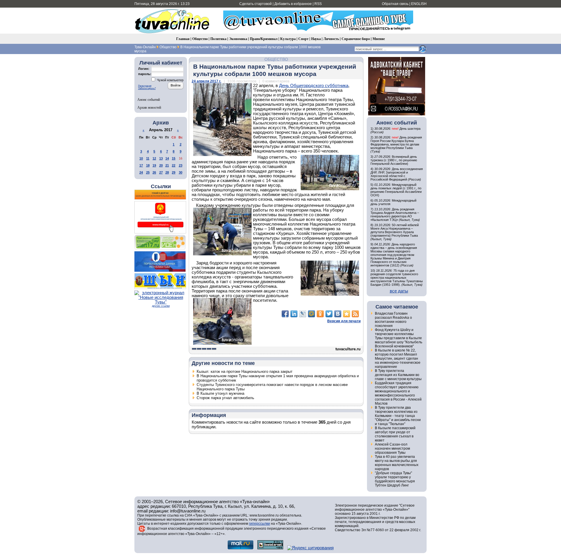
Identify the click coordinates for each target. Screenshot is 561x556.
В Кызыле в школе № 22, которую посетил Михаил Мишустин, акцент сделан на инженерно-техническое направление (397, 358)
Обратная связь (395, 4)
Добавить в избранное (293, 4)
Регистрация (144, 85)
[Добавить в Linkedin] (293, 313)
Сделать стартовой (255, 4)
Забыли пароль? (147, 88)
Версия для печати (344, 321)
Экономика (238, 38)
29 (173, 172)
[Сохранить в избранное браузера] (346, 313)
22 (173, 165)
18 (148, 165)
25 (148, 172)
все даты (399, 291)
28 (167, 172)
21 (167, 165)
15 (173, 158)
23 (180, 165)
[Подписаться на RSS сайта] (355, 313)
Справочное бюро (356, 38)
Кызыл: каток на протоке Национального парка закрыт (244, 371)
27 (161, 172)
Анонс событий (148, 99)
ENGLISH (419, 4)
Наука (316, 38)
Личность (331, 38)
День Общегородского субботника (313, 85)
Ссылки (161, 186)
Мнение (379, 38)
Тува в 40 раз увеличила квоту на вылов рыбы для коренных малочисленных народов (396, 463)
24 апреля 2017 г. (206, 81)
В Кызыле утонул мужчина (220, 393)
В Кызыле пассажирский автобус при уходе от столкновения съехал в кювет (395, 434)
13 (161, 158)
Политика (218, 38)
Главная (183, 38)
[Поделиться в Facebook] (285, 313)
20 (161, 165)
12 (154, 158)
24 (141, 172)
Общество (200, 38)
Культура (288, 38)
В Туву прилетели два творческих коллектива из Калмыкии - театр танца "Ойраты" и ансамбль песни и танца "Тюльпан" (398, 416)
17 (141, 165)
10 (141, 158)
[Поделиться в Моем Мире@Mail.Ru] (311, 313)
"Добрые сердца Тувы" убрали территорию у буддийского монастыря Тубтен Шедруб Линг (395, 479)
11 (147, 158)
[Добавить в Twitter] (329, 313)
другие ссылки (161, 305)
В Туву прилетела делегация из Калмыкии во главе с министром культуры (398, 375)
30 (180, 172)
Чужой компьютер (169, 80)
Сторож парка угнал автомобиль (225, 398)
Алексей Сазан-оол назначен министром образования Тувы (392, 448)
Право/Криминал (264, 38)
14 (167, 158)
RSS (318, 4)
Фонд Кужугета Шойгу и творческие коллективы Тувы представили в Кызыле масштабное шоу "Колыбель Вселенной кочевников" (398, 338)
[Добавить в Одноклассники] (320, 313)
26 (154, 172)
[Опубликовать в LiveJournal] (302, 313)
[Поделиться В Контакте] (337, 313)
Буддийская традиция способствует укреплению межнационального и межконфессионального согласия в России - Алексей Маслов (398, 393)
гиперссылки (259, 524)
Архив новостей (149, 107)
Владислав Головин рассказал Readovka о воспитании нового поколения (393, 319)
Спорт (303, 38)
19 (154, 165)
